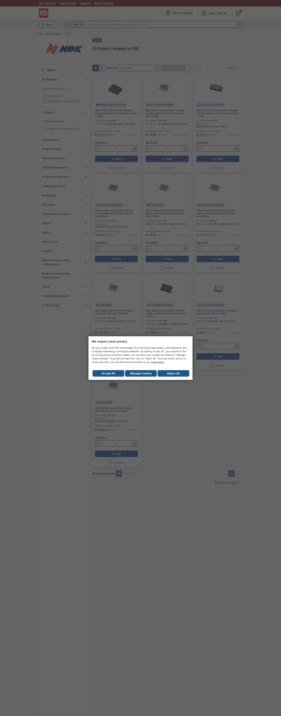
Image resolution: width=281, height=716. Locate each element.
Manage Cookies (141, 373)
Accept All (108, 373)
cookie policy (157, 362)
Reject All (173, 373)
